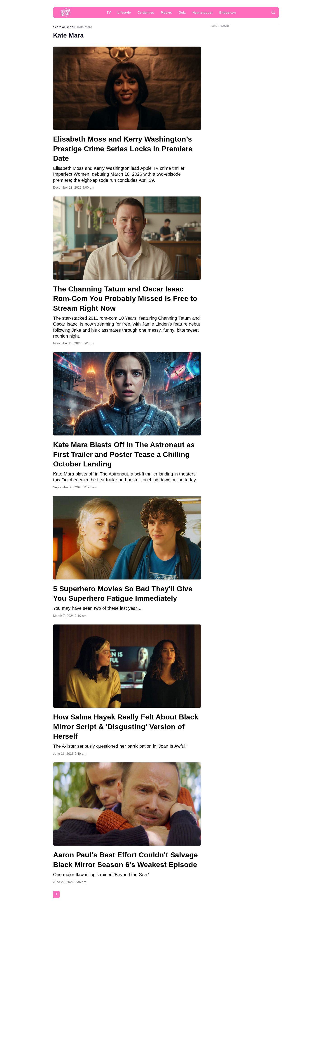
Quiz (182, 12)
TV (109, 12)
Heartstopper (202, 12)
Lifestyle (124, 12)
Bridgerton (227, 12)
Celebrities (146, 12)
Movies (166, 12)
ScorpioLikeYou (64, 27)
